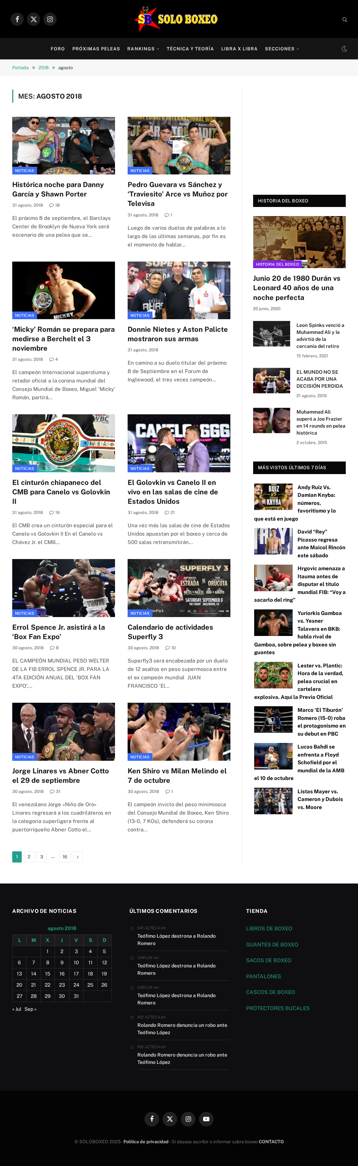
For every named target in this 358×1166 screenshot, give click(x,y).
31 (58, 791)
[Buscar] (344, 19)
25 (90, 985)
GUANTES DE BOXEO (272, 944)
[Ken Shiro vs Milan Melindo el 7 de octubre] (179, 731)
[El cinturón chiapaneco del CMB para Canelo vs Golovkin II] (63, 443)
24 (76, 985)
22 (47, 985)
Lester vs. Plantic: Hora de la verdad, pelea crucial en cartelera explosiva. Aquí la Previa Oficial (298, 681)
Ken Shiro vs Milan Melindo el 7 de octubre (177, 776)
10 (173, 647)
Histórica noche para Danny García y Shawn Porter (58, 189)
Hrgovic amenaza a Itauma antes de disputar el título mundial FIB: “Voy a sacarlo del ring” (300, 584)
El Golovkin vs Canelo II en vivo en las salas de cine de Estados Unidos (173, 492)
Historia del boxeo (277, 264)
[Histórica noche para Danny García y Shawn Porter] (63, 145)
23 (62, 985)
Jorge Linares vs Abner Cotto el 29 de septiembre (60, 776)
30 (62, 996)
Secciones (280, 48)
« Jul (16, 1009)
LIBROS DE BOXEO (269, 928)
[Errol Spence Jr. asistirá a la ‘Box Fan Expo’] (63, 588)
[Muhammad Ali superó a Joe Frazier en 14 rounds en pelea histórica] (271, 420)
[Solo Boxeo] (179, 19)
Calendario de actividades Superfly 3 (170, 632)
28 (34, 996)
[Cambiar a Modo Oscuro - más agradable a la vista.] (344, 49)
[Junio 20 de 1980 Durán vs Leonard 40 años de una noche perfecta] (299, 242)
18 (57, 205)
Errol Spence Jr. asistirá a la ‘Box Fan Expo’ (58, 632)
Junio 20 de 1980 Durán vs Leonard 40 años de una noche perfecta (297, 287)
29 (48, 996)
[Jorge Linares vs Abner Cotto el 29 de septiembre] (63, 731)
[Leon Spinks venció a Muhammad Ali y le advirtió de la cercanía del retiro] (271, 333)
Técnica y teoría (190, 48)
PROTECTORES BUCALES (278, 1008)
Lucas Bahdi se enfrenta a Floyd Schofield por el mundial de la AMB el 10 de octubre (299, 762)
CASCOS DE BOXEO (270, 992)
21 (173, 512)
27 (19, 996)
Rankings (141, 48)
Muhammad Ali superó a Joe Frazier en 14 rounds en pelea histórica (320, 422)
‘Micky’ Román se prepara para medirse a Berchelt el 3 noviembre (63, 338)
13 (19, 974)
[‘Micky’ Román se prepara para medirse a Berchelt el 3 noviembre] (63, 290)
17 (76, 974)
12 (104, 962)
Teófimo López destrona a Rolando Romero (176, 939)
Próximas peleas (96, 48)
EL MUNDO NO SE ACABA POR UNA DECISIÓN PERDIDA (319, 379)
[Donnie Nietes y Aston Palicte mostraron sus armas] (179, 290)
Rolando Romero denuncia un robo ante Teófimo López (182, 1028)
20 (19, 985)
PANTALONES (263, 976)
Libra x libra (239, 48)
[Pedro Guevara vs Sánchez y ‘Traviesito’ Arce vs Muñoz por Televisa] (179, 145)
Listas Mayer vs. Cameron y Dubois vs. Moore (320, 799)
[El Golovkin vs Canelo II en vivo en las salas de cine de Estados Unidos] (179, 443)
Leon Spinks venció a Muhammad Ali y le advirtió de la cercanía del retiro (320, 335)
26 (104, 985)
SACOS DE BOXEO (268, 960)
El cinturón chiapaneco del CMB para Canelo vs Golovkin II (61, 492)
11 (90, 962)
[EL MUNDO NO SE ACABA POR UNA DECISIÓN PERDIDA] (271, 380)
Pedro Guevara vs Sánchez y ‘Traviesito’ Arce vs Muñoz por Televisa (178, 194)
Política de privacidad (146, 1141)
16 (65, 856)
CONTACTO (271, 1141)
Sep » (30, 1009)
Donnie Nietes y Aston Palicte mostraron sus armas (178, 334)
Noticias (24, 171)
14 (33, 974)
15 (47, 974)
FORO (58, 48)
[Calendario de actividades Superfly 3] (179, 588)
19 (57, 512)
